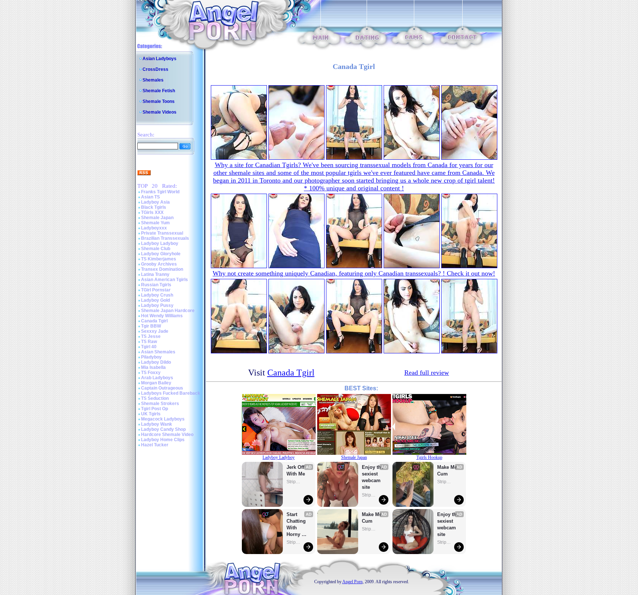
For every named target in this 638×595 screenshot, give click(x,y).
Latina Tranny (155, 274)
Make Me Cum (372, 518)
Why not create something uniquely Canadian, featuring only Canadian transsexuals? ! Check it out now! (354, 273)
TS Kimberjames (158, 259)
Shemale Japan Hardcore (168, 310)
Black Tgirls (153, 207)
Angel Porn (352, 581)
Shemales (153, 80)
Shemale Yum (155, 222)
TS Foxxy (151, 372)
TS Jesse (151, 336)
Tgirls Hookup (429, 457)
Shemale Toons (159, 101)
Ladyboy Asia (155, 202)
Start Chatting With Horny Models (297, 525)
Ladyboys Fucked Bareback (170, 393)
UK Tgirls (151, 413)
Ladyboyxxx (154, 228)
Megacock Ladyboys (163, 419)
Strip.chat (294, 481)
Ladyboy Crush (157, 295)
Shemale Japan (157, 217)
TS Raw (149, 341)
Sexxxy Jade (154, 331)
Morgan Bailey (156, 382)
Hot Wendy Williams (162, 315)
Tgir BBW (151, 326)
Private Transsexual (162, 233)
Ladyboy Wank (156, 424)
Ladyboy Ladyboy (159, 243)
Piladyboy (151, 357)
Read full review (426, 372)
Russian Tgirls (156, 284)
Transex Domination (162, 269)
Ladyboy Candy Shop (163, 429)
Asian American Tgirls (164, 279)
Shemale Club (155, 248)
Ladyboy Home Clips (163, 439)
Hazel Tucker (154, 444)
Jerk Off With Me (296, 470)
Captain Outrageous (162, 388)
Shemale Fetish (159, 90)
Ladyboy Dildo (156, 362)
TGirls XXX (152, 212)
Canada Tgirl (154, 321)
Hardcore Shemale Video (167, 434)
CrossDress (155, 69)
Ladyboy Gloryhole (161, 253)
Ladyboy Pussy (157, 305)
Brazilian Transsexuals (165, 238)
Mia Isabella (153, 367)
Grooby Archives (159, 264)
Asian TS (150, 197)
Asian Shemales (158, 351)
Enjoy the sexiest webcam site (373, 477)
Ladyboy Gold (155, 300)
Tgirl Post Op (154, 408)
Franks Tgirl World (160, 191)
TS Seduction (155, 398)
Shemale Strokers (160, 403)
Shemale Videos (159, 112)
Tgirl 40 (149, 346)
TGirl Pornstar (156, 290)
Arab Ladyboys (157, 377)
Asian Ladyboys (159, 58)
